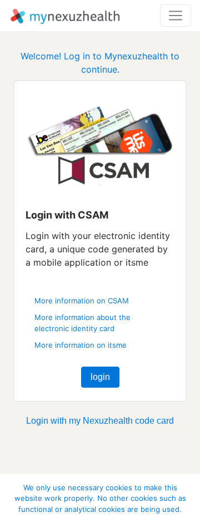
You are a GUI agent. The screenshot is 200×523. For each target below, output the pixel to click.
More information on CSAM (81, 300)
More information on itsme (80, 345)
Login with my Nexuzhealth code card (100, 420)
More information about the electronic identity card (82, 323)
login (100, 377)
